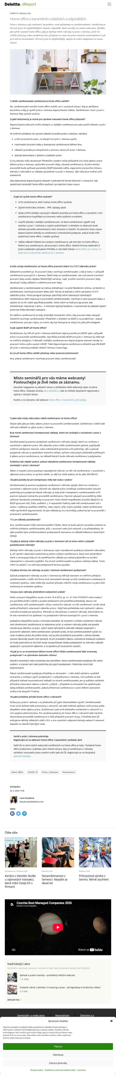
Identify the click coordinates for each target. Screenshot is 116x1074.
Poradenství (10, 871)
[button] (111, 1020)
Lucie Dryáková (27, 798)
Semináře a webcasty (31, 1015)
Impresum (81, 1070)
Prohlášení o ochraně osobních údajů (60, 1070)
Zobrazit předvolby (58, 1063)
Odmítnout (58, 1054)
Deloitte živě (25, 13)
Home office (17, 772)
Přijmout (58, 1046)
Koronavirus (69, 772)
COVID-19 (14, 13)
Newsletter (62, 1015)
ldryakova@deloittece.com (32, 801)
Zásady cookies (36, 1070)
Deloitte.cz (87, 1015)
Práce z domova (50, 772)
